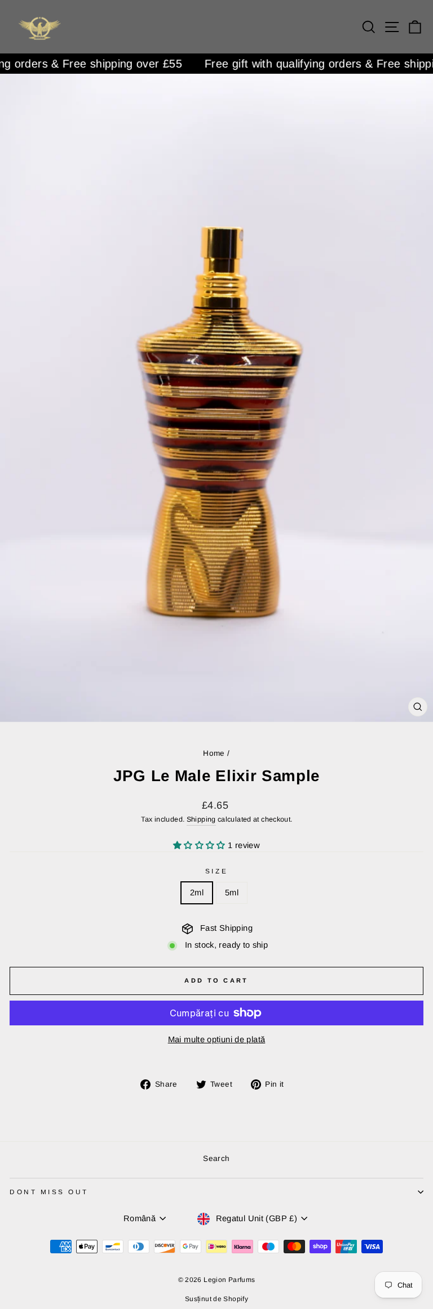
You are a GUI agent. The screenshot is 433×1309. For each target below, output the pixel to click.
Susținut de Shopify (216, 1299)
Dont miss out (49, 1191)
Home (213, 753)
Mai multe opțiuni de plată (217, 1039)
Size (216, 871)
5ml (231, 892)
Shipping (201, 819)
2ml (197, 892)
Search (216, 1158)
